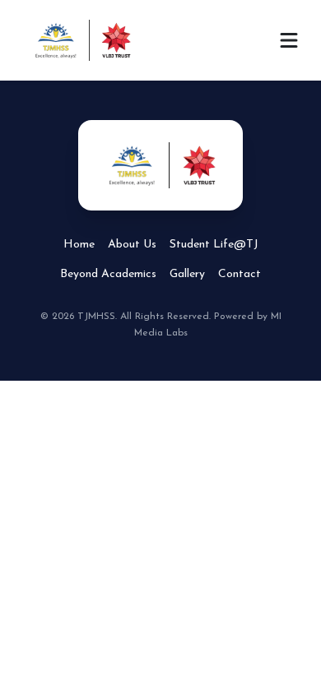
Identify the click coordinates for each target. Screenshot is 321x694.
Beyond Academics (108, 274)
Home (79, 244)
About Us (132, 244)
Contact (239, 274)
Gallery (187, 274)
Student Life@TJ (214, 244)
